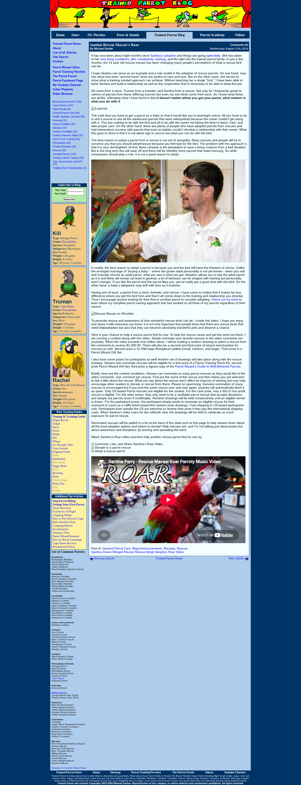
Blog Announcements (147, 548)
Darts (56, 476)
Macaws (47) (60, 127)
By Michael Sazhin (101, 48)
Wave (56, 427)
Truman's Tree (61, 532)
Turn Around (60, 448)
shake (229, 776)
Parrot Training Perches (69, 71)
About (57, 48)
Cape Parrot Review (64, 543)
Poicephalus (69, 241)
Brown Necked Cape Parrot (190, 776)
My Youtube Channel (67, 85)
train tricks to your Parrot (123, 778)
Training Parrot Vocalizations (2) (70, 168)
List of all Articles (65, 52)
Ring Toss (59, 483)
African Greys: (59, 693)
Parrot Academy (212, 35)
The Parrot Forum (65, 76)
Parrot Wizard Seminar (66, 536)
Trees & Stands (127, 35)
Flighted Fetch (61, 451)
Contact (58, 61)
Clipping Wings (62, 515)
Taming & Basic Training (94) (68, 157)
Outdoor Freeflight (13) (65, 131)
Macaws (169, 548)
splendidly (213, 55)
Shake (56, 434)
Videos (240, 35)
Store (75, 35)
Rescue (182, 548)
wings (70, 778)
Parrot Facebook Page (68, 80)
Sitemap (115, 772)
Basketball (59, 458)
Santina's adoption (163, 55)
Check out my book (224, 299)
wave (236, 776)
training (160, 59)
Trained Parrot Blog (169, 35)
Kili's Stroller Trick (64, 522)
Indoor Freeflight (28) (64, 124)
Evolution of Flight (64, 511)
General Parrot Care (116, 548)
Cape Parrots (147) (63, 105)
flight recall (219, 776)
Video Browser (63, 93)
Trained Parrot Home (67, 43)
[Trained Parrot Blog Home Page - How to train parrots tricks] (150, 26)
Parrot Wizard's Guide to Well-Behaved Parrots (207, 366)
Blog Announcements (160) (67, 101)
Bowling (58, 473)
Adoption (161, 552)
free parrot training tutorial (233, 780)
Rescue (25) (59, 150)
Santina (96, 552)
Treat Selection (62, 508)
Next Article (236, 558)
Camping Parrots (62, 525)
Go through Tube (63, 444)
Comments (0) (239, 44)
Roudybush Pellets (64, 546)
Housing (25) (60, 120)
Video (180, 552)
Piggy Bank (60, 466)
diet (133, 59)
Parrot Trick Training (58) (66, 139)
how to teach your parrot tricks (180, 780)
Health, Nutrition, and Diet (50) (69, 116)
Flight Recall (60, 420)
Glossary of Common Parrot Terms (69, 768)
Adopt (150, 552)
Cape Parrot (67, 306)
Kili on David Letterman (67, 539)
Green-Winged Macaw (118, 552)
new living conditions (114, 59)
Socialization (61, 529)
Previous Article (104, 558)
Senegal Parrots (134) (64, 154)
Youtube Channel (234, 772)
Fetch (56, 430)
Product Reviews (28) (64, 146)
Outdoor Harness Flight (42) (68, 135)
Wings (56, 441)
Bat (55, 437)
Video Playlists (63, 89)
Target (56, 423)
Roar (171, 552)
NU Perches (96, 35)
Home (60, 35)
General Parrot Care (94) (66, 112)
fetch (63, 778)
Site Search (60, 57)
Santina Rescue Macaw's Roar (114, 45)
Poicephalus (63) (62, 142)
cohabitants (145, 59)
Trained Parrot (58, 776)
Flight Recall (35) (62, 109)
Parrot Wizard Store (66, 67)
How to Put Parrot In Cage (68, 518)
